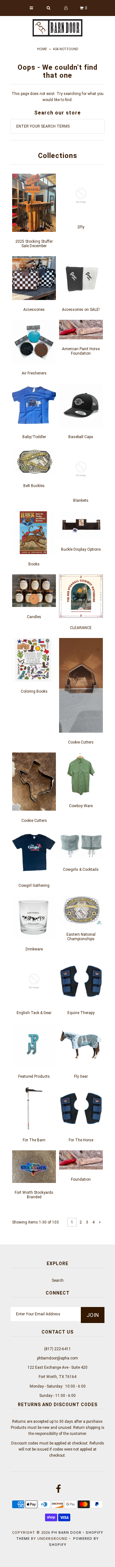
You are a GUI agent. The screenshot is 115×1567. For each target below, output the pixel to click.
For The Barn (34, 1140)
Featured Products (34, 1076)
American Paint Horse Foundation (81, 351)
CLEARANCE (81, 628)
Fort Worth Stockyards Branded (34, 1194)
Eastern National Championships (81, 936)
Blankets (80, 500)
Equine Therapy (81, 1013)
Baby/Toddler (34, 437)
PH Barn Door (66, 1533)
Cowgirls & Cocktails (81, 869)
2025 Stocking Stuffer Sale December (34, 243)
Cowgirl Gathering (34, 885)
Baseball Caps (80, 437)
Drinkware (34, 949)
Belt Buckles (34, 486)
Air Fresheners (34, 373)
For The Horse (81, 1140)
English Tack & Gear (34, 1013)
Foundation (81, 1179)
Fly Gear (81, 1076)
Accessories (34, 309)
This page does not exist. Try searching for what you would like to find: (57, 96)
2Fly (80, 227)
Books (34, 564)
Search (58, 1280)
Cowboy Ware (81, 806)
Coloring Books (34, 691)
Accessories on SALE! (81, 309)
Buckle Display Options (81, 549)
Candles (34, 617)
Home (42, 49)
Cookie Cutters (81, 742)
